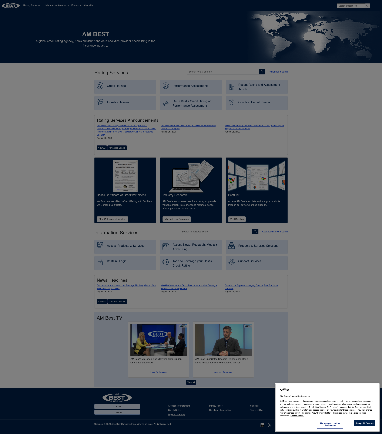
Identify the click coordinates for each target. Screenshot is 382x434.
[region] (327, 407)
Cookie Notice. (297, 415)
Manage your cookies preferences (330, 424)
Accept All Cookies (364, 423)
